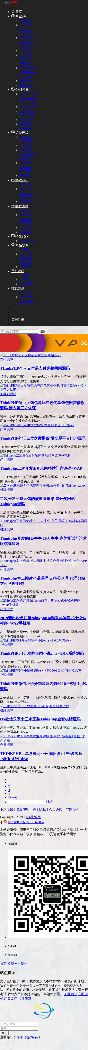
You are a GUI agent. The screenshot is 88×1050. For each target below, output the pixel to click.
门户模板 (26, 141)
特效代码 (21, 236)
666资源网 (33, 817)
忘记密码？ (33, 1037)
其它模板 (26, 175)
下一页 (13, 797)
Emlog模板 (27, 111)
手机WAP (26, 279)
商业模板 (26, 137)
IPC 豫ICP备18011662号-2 (26, 822)
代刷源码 (26, 59)
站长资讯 (17, 288)
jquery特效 (26, 240)
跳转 (49, 802)
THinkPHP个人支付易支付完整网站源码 (35, 368)
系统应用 (26, 249)
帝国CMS (26, 119)
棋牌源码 (26, 184)
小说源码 (26, 50)
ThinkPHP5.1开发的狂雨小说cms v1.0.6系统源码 (42, 653)
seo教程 (24, 210)
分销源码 (26, 63)
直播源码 (26, 33)
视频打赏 (26, 85)
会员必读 (55, 809)
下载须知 (6, 809)
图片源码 (26, 37)
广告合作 (72, 809)
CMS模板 (22, 89)
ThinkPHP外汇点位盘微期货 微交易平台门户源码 (43, 438)
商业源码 (21, 16)
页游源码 (26, 201)
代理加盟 (24, 998)
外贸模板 (26, 167)
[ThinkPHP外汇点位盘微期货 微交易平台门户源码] (37, 425)
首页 (18, 12)
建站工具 (26, 262)
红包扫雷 (26, 189)
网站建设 (26, 219)
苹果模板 (26, 124)
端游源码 (26, 197)
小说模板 (26, 145)
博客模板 (26, 171)
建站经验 (26, 297)
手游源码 (26, 193)
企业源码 (26, 55)
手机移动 (26, 258)
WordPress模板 (29, 94)
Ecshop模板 (27, 98)
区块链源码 (27, 68)
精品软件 (21, 245)
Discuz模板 (27, 106)
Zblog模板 (26, 115)
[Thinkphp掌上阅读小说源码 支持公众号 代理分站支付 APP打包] (44, 565)
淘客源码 (26, 46)
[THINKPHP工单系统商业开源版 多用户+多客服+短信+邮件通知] (44, 740)
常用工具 (26, 266)
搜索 (43, 331)
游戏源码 (21, 180)
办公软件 (26, 254)
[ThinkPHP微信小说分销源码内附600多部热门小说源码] (40, 670)
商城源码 (26, 20)
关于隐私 (39, 809)
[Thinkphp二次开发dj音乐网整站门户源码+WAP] (35, 455)
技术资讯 (26, 292)
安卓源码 (26, 80)
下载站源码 (27, 72)
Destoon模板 (28, 102)
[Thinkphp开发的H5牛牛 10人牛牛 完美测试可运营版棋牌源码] (44, 525)
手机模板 (26, 163)
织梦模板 (21, 132)
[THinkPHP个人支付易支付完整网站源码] (30, 355)
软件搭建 (26, 215)
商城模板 (26, 158)
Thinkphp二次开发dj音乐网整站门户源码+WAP (41, 468)
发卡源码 (26, 29)
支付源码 (26, 25)
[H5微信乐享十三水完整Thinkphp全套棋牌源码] (34, 706)
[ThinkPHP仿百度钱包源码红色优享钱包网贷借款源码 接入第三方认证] (44, 389)
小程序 (24, 275)
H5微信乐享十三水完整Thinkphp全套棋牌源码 (40, 719)
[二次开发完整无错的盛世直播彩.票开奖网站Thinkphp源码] (43, 485)
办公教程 (26, 227)
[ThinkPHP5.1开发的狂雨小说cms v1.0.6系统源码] (35, 640)
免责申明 (22, 809)
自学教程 (26, 223)
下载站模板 (27, 154)
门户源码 (26, 42)
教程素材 (21, 206)
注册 (19, 1037)
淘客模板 (26, 150)
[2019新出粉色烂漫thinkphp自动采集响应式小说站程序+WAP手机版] (44, 605)
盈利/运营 (26, 301)
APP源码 (25, 284)
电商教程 (26, 232)
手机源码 (17, 271)
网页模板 (26, 128)
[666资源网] (10, 4)
